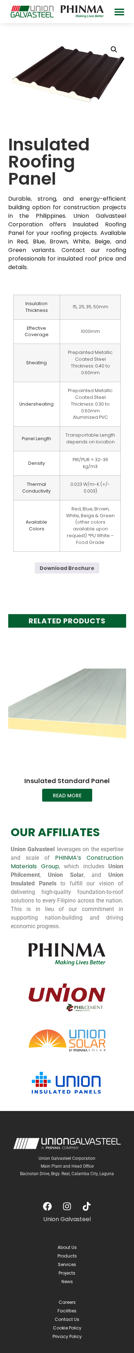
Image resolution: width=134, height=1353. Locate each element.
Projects (67, 1273)
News (67, 1282)
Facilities (67, 1311)
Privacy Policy (67, 1336)
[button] (119, 12)
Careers (67, 1302)
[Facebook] (47, 1206)
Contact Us (67, 1319)
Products (67, 1256)
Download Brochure (67, 568)
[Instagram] (67, 1206)
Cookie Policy (67, 1328)
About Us (67, 1247)
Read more (67, 795)
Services (67, 1264)
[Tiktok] (87, 1206)
